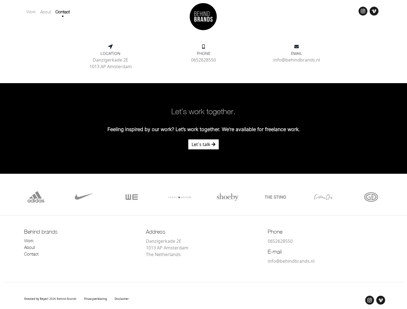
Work (31, 12)
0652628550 (203, 60)
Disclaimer (122, 299)
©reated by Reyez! (36, 299)
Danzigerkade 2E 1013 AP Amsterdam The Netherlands (167, 247)
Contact (62, 12)
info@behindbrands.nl (296, 60)
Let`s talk (202, 144)
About (45, 12)
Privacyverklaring (95, 299)
